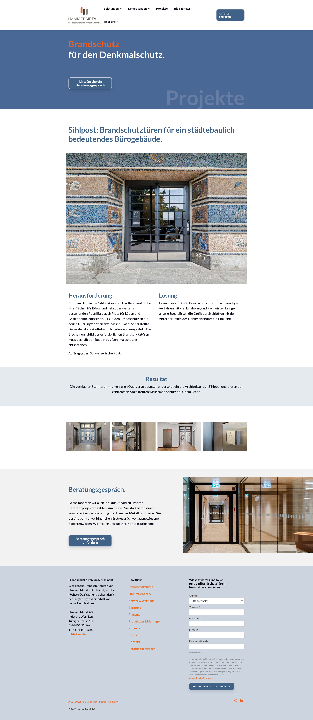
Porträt (134, 635)
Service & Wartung (141, 601)
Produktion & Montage (144, 621)
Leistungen (111, 8)
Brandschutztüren (141, 587)
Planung (134, 614)
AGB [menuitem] (70, 701)
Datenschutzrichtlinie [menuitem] (86, 701)
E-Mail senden (77, 634)
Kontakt (134, 642)
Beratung (135, 607)
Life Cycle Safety (140, 594)
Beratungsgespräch (142, 649)
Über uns (110, 21)
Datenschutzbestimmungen (201, 678)
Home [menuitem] (115, 701)
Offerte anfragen (225, 15)
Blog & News (182, 8)
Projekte (162, 8)
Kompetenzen (137, 8)
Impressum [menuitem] (105, 701)
